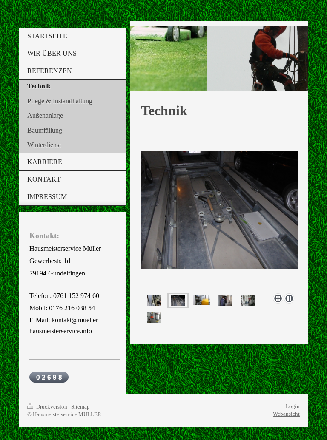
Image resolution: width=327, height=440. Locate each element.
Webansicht (286, 414)
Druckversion (52, 406)
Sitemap (80, 406)
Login (293, 406)
